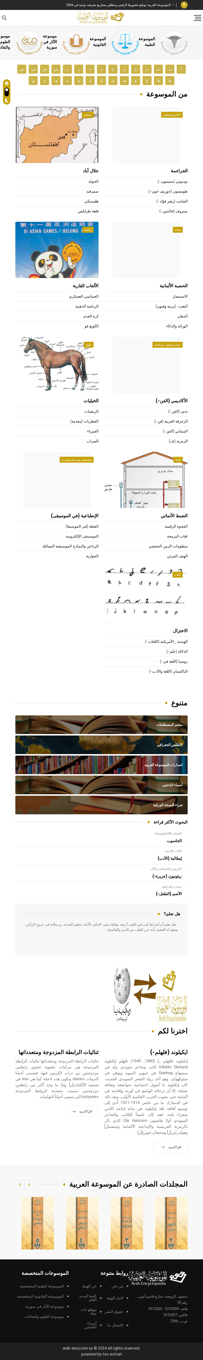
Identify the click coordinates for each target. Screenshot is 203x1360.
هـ (56, 81)
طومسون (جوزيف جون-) (168, 191)
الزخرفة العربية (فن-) (171, 421)
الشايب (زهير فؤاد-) (172, 201)
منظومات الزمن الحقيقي (168, 546)
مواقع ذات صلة (89, 1311)
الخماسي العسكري (84, 296)
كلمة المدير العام (88, 1298)
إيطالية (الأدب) (170, 858)
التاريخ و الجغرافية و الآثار (166, 869)
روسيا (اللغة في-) (174, 661)
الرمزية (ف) (178, 441)
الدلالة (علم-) (177, 652)
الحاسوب (174, 841)
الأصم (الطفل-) (169, 894)
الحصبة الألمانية (174, 285)
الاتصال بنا (115, 1325)
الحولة (94, 181)
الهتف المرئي (177, 556)
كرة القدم (91, 316)
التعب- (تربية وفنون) (172, 306)
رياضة (88, 229)
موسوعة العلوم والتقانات (44, 1317)
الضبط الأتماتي (174, 515)
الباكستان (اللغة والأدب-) (168, 671)
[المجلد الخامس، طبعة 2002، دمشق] (82, 1223)
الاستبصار (180, 296)
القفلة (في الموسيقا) (82, 526)
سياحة (88, 114)
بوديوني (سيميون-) (173, 181)
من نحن (117, 1286)
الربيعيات (91, 411)
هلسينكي (91, 201)
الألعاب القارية (86, 285)
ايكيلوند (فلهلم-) (169, 1052)
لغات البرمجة (177, 536)
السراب (93, 441)
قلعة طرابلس (88, 211)
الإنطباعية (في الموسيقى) (75, 515)
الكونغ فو (92, 326)
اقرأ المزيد (174, 1147)
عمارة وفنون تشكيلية (167, 344)
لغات (178, 574)
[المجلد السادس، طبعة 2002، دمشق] (38, 1223)
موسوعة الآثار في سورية (50, 42)
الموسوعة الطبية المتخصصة (42, 1286)
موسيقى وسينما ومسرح (77, 459)
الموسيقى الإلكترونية (82, 536)
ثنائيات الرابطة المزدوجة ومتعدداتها (59, 1052)
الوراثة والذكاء (177, 326)
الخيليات (91, 400)
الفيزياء (93, 431)
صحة (178, 229)
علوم (89, 344)
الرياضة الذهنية (87, 306)
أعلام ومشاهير (172, 114)
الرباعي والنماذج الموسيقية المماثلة (71, 546)
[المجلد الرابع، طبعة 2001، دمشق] (127, 1223)
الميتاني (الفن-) (175, 431)
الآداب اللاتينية (173, 851)
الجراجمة (179, 171)
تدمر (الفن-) (178, 411)
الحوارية (92, 556)
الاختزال (180, 630)
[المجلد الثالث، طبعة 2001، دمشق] (171, 1223)
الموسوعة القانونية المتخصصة (40, 1296)
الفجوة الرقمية (176, 526)
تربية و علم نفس (172, 886)
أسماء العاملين (90, 1325)
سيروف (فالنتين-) (173, 211)
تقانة (178, 459)
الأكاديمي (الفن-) (172, 400)
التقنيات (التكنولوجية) (168, 833)
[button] (29, 1184)
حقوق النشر (113, 1312)
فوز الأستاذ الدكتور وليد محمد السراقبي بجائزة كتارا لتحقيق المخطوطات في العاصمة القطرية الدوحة (104, 5)
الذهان (183, 316)
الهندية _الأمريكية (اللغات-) (166, 642)
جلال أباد (91, 171)
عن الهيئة (89, 1286)
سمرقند (92, 191)
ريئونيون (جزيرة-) (167, 876)
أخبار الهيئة (114, 1298)
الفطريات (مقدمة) (84, 421)
